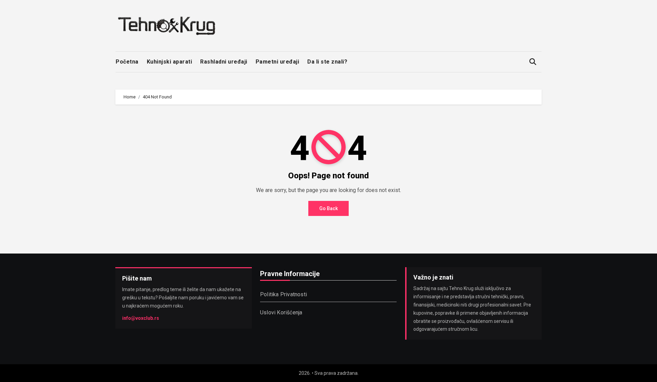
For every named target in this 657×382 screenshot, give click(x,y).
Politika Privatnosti (283, 294)
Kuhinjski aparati (169, 61)
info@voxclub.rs (140, 317)
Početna (127, 61)
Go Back (328, 208)
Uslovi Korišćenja (281, 312)
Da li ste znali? (327, 61)
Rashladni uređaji (223, 61)
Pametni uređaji (277, 61)
